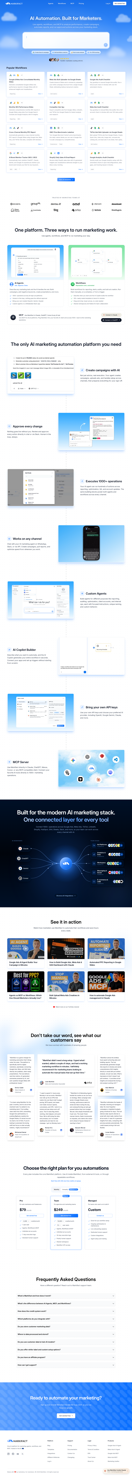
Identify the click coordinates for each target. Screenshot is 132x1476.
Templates (50, 1449)
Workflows (62, 3)
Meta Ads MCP (112, 1457)
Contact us (100, 1215)
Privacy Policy (92, 1445)
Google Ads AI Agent (114, 1445)
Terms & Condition (93, 1449)
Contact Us (71, 1453)
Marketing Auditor (113, 1461)
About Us (91, 1461)
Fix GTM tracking (94, 52)
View (39, 94)
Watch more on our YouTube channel (67, 1007)
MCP (72, 3)
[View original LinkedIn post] (31, 1090)
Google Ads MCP (113, 1453)
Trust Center (91, 1457)
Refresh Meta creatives (61, 52)
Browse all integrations (65, 896)
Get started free (120, 3)
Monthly (56, 1189)
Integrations (51, 1453)
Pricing (81, 3)
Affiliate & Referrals (53, 1457)
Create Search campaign (42, 52)
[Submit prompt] (106, 45)
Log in (108, 3)
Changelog (71, 1457)
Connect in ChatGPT (111, 320)
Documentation (72, 1449)
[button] (25, 84)
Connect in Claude (111, 315)
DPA (89, 1453)
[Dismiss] (129, 1468)
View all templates (65, 179)
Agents (50, 3)
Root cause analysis (78, 52)
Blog (48, 1445)
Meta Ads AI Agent (114, 1449)
